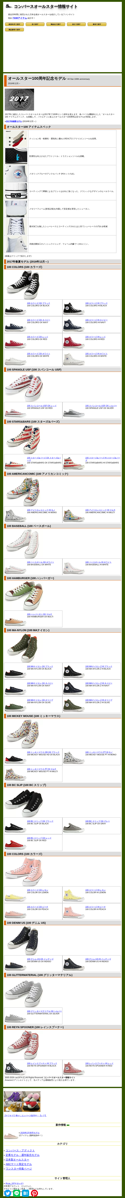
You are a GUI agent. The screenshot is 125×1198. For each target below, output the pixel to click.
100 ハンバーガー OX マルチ (39, 614)
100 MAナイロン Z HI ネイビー (98, 683)
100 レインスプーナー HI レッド (99, 1063)
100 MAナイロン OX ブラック (40, 666)
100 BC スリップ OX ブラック (40, 821)
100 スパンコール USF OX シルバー (101, 406)
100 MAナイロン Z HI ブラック (98, 666)
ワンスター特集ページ (19, 1168)
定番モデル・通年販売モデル (23, 1155)
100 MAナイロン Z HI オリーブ (98, 700)
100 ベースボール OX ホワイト (40, 562)
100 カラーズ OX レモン (37, 890)
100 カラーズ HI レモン (95, 890)
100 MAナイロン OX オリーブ (40, 700)
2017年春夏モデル (14, 121)
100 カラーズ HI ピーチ (95, 907)
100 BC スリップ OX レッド (39, 838)
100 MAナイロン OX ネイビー (40, 683)
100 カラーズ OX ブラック (38, 303)
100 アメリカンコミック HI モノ (41, 510)
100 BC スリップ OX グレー (97, 821)
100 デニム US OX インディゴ (40, 959)
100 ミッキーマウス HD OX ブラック (43, 752)
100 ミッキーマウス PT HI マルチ (41, 769)
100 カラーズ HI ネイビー (96, 320)
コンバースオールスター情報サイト (46, 6)
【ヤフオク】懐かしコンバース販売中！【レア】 (25, 1116)
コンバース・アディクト (20, 1150)
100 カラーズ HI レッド (95, 337)
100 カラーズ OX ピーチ (37, 907)
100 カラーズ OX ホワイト (38, 354)
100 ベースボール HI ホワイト (98, 562)
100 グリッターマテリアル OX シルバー (44, 1011)
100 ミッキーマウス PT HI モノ (99, 752)
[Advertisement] (62, 53)
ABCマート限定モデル (19, 1164)
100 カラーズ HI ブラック (96, 303)
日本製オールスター (17, 1159)
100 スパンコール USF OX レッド (42, 406)
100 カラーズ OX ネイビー (38, 320)
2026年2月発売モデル (30, 1133)
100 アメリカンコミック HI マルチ (100, 510)
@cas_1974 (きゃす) (14, 1183)
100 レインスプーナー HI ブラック (42, 1063)
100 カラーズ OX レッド (37, 337)
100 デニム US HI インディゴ (98, 959)
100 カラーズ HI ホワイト (96, 354)
